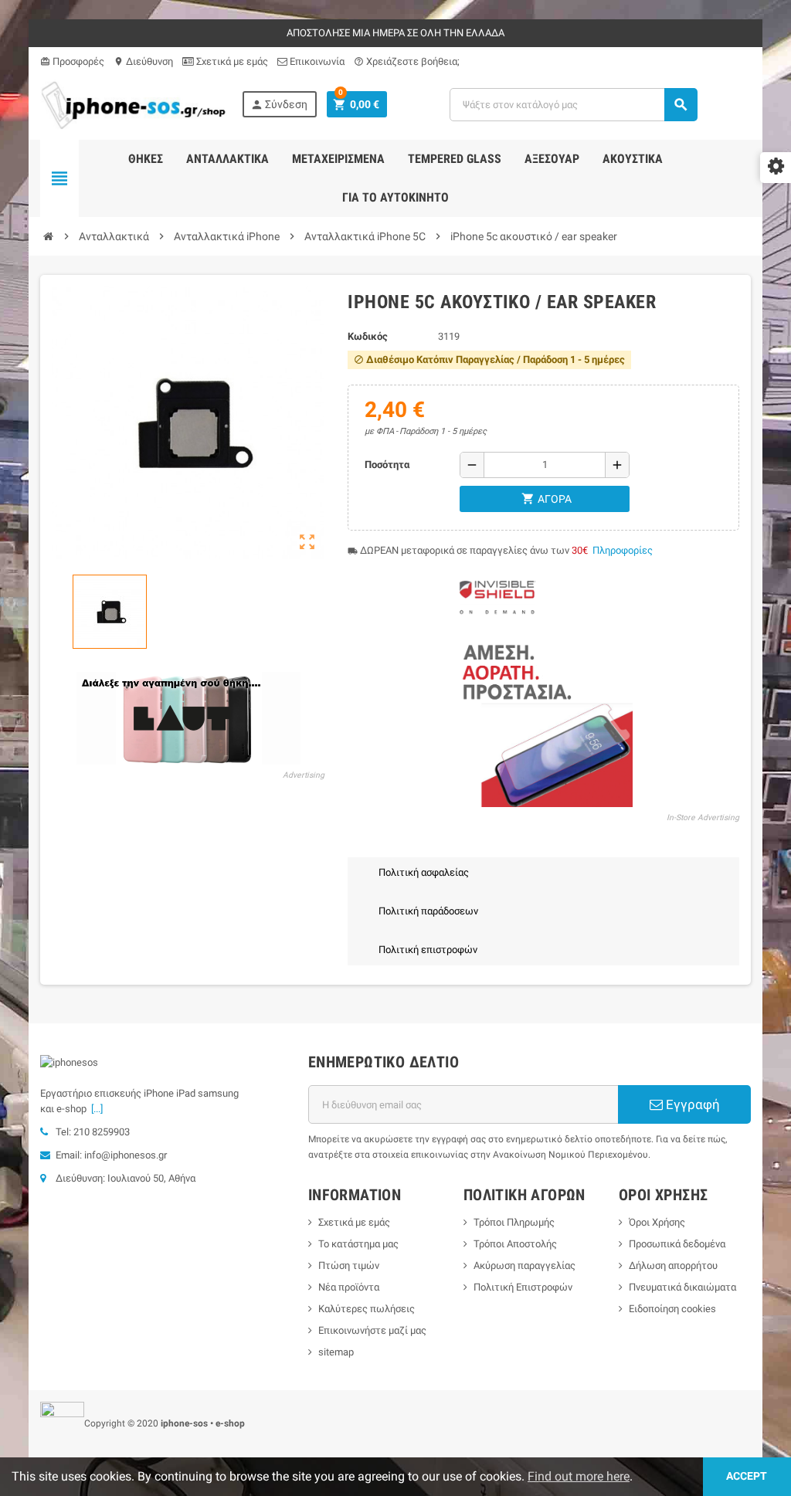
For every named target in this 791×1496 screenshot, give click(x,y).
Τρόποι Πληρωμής (514, 1222)
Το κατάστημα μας (358, 1244)
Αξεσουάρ (552, 158)
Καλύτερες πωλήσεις (366, 1309)
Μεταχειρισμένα (338, 158)
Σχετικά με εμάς (231, 61)
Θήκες (145, 158)
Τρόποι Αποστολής (515, 1244)
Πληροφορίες (622, 550)
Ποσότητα (387, 464)
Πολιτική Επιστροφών (523, 1287)
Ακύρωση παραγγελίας (524, 1265)
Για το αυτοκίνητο (395, 197)
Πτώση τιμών (348, 1265)
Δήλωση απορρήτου (673, 1265)
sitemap (336, 1352)
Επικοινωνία (316, 61)
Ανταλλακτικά (227, 158)
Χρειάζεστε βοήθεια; (407, 61)
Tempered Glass (454, 158)
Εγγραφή (691, 1104)
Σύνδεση (278, 104)
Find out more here (579, 1476)
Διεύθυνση (143, 61)
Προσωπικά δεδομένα (677, 1244)
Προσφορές (72, 61)
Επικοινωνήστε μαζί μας (372, 1330)
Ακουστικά (633, 158)
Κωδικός (368, 336)
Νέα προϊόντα (348, 1287)
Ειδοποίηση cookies (672, 1309)
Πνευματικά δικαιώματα (682, 1287)
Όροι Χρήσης (657, 1222)
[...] (95, 1108)
